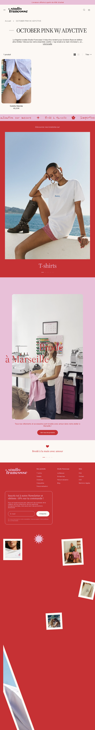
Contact (81, 476)
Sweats (39, 476)
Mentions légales (84, 483)
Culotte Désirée (16, 106)
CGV (80, 480)
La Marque (60, 473)
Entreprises (61, 476)
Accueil (8, 21)
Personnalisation (42, 486)
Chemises (40, 480)
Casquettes (40, 483)
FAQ (80, 473)
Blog (58, 483)
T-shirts (39, 473)
